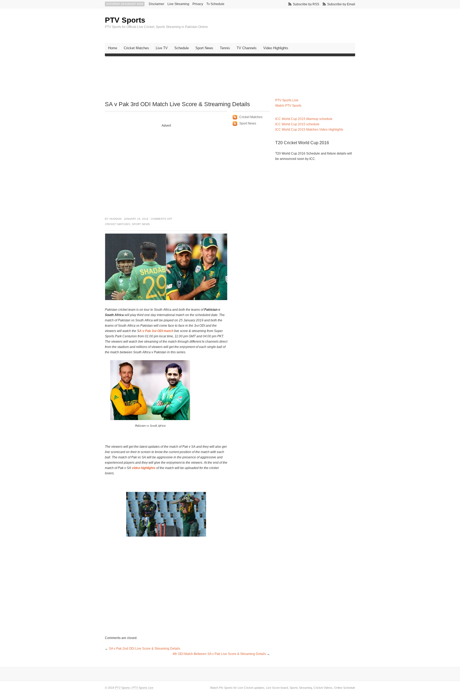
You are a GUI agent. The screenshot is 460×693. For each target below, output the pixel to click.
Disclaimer (156, 4)
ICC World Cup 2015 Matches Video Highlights (309, 129)
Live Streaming (178, 4)
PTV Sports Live (286, 100)
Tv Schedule (215, 4)
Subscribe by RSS (306, 4)
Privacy (197, 4)
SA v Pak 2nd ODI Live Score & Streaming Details (144, 648)
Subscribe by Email (341, 4)
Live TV (162, 48)
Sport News (204, 48)
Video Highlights (275, 48)
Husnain (115, 218)
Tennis (225, 48)
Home (112, 48)
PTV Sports (125, 20)
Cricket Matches (136, 48)
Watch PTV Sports (288, 105)
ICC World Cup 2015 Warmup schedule (303, 119)
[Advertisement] (202, 73)
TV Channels (247, 48)
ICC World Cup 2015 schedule (297, 124)
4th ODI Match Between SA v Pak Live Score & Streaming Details (219, 654)
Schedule (181, 48)
